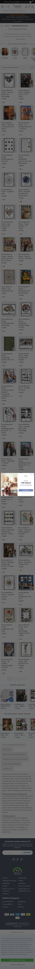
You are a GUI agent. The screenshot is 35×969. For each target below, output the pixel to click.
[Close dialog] (32, 474)
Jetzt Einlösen (26, 490)
